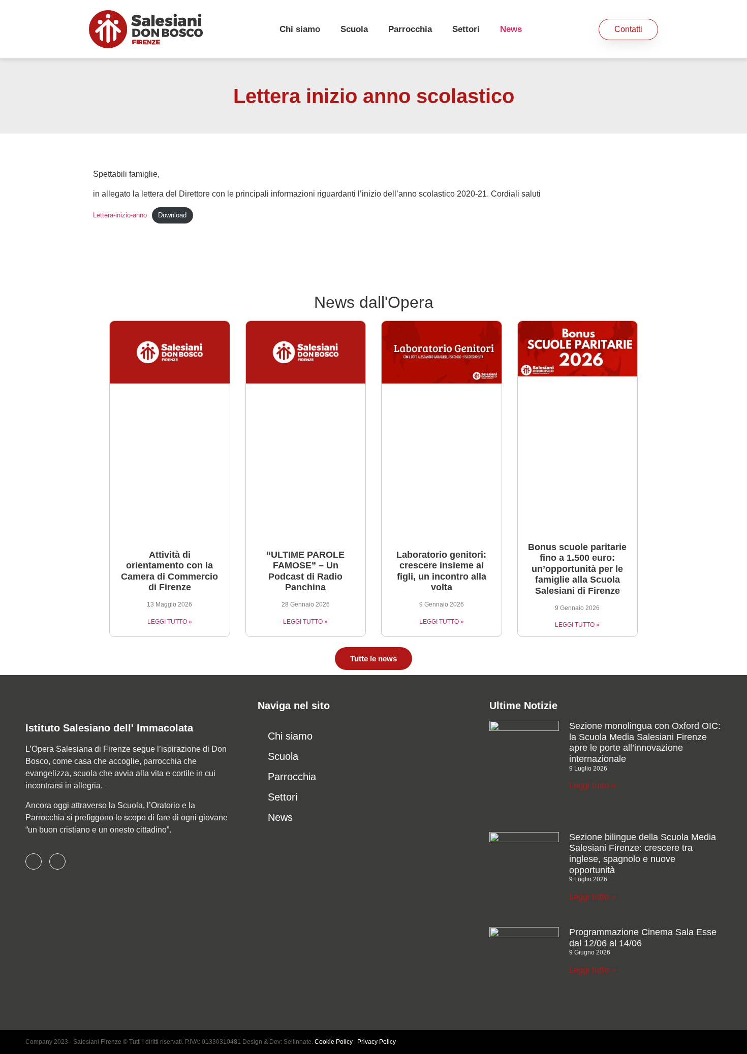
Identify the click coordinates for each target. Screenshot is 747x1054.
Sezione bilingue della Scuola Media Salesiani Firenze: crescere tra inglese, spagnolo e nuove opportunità (642, 853)
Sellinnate (298, 1041)
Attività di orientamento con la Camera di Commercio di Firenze (169, 571)
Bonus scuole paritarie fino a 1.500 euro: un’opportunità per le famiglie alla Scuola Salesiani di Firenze (577, 569)
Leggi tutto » (592, 785)
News (511, 29)
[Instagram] (57, 861)
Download (172, 215)
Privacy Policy (376, 1041)
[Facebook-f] (33, 861)
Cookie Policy (334, 1041)
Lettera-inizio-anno (120, 215)
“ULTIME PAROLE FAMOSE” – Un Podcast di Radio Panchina (305, 571)
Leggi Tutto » (169, 621)
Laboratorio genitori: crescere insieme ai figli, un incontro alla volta (441, 571)
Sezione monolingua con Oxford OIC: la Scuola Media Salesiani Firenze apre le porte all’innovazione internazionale (645, 742)
